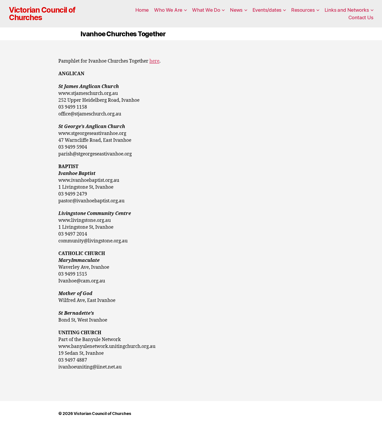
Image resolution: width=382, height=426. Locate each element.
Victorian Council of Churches (42, 13)
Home (142, 10)
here (154, 61)
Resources (303, 10)
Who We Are (168, 10)
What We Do (206, 10)
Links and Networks (347, 10)
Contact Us (360, 17)
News (236, 10)
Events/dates (266, 10)
